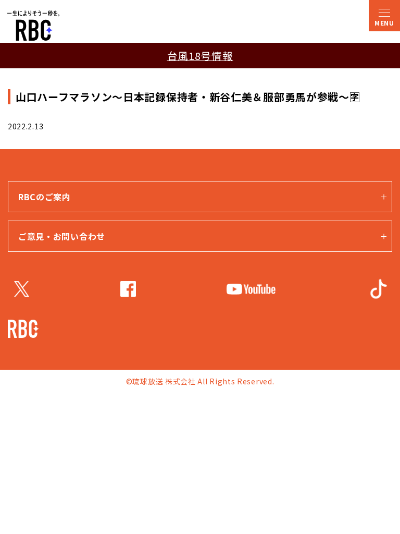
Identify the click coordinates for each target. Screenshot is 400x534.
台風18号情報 (200, 55)
